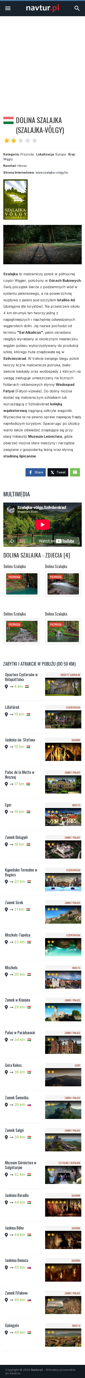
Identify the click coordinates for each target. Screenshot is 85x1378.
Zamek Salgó (14, 1130)
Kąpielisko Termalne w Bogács (21, 872)
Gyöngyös (12, 1325)
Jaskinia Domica (16, 1260)
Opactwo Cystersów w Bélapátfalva (21, 677)
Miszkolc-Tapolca (17, 935)
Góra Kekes (13, 1065)
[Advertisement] (42, 61)
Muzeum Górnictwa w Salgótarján (20, 1165)
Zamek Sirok (14, 902)
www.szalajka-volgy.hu (52, 172)
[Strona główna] (42, 11)
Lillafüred (12, 707)
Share (38, 472)
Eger (8, 805)
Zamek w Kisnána (17, 1000)
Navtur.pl (37, 1369)
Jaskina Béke (14, 1228)
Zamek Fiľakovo (16, 1293)
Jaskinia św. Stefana (20, 740)
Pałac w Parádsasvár (20, 1032)
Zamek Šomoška (17, 1097)
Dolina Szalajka (15, 566)
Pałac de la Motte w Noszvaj (19, 774)
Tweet (61, 472)
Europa (61, 154)
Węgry (8, 159)
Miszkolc (11, 967)
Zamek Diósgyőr (16, 837)
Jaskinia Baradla (17, 1195)
